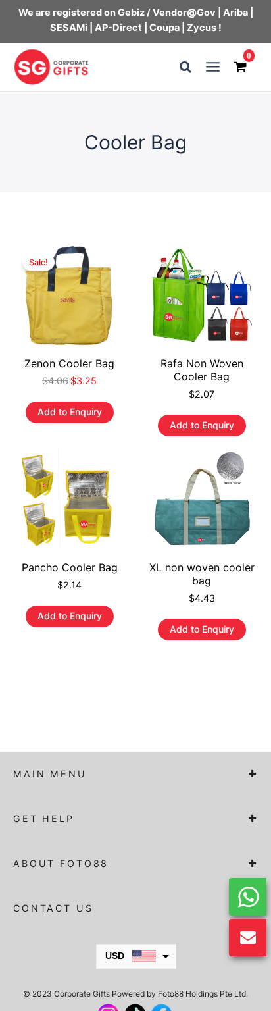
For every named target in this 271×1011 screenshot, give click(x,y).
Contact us (53, 908)
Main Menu (50, 773)
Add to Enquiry (69, 411)
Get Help (43, 818)
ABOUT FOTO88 (61, 863)
